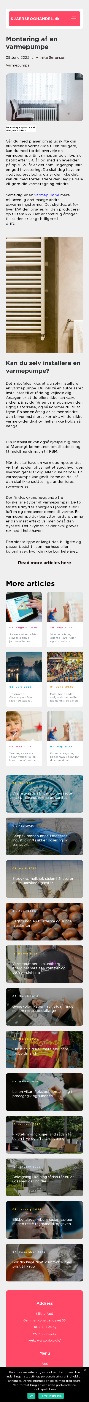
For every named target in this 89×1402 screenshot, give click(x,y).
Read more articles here (44, 562)
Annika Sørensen (50, 58)
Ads (44, 1364)
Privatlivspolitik (51, 1395)
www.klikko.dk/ (49, 1340)
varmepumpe (18, 65)
